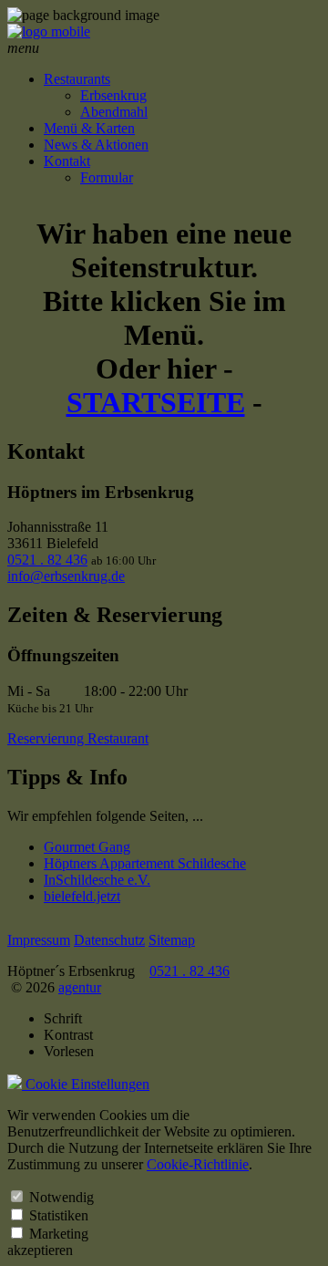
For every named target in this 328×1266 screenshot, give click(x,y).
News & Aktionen (96, 144)
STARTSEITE (156, 402)
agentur (79, 987)
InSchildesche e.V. (97, 879)
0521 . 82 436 (47, 559)
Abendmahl (114, 111)
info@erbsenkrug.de (66, 576)
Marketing (58, 1233)
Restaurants (77, 79)
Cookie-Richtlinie (198, 1164)
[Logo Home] (48, 31)
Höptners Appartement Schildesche (145, 863)
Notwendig (61, 1197)
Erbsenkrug (113, 95)
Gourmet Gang (87, 847)
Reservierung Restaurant (78, 738)
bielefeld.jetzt (82, 896)
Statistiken (58, 1215)
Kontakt (67, 161)
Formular (106, 177)
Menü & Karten (89, 128)
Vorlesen (69, 1051)
